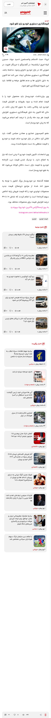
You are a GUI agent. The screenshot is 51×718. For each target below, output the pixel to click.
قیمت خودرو (43, 219)
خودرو (47, 21)
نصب (9, 4)
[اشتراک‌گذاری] (40, 714)
